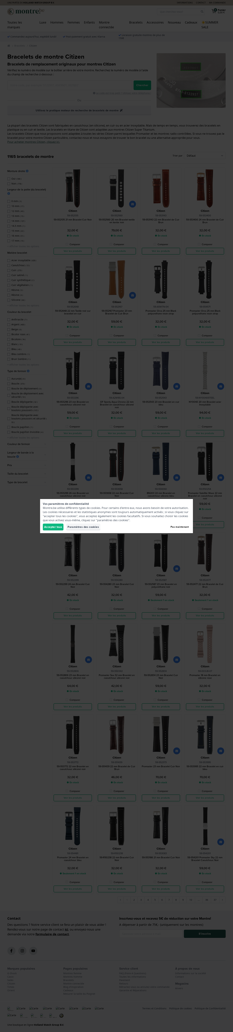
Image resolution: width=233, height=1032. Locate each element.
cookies (95, 508)
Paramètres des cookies (83, 527)
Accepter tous (53, 527)
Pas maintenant (180, 527)
